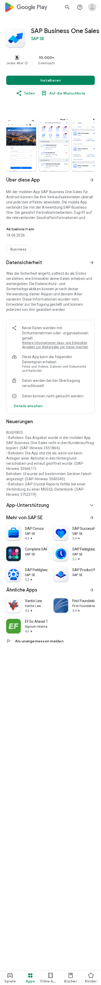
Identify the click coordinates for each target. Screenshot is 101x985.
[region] (50, 60)
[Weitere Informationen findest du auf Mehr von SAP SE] (91, 517)
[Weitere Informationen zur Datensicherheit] (28, 406)
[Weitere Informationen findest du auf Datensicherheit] (91, 262)
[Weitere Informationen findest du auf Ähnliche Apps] (91, 590)
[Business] (18, 249)
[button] (26, 63)
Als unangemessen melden (34, 641)
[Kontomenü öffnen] (92, 7)
